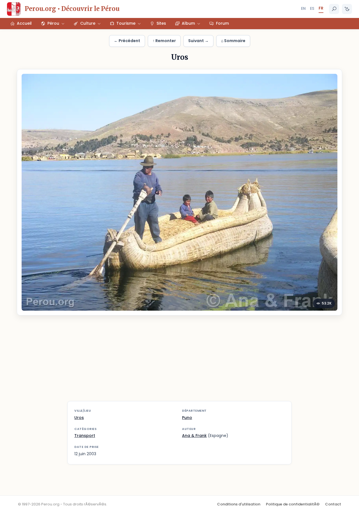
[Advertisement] (179, 361)
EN (303, 8)
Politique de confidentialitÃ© (292, 504)
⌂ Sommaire (233, 40)
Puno (187, 417)
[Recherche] (334, 9)
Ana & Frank (194, 435)
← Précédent (127, 40)
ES (312, 8)
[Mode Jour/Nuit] (347, 9)
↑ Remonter (164, 40)
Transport (84, 435)
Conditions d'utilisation (238, 504)
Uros (79, 417)
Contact (333, 504)
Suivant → (198, 40)
